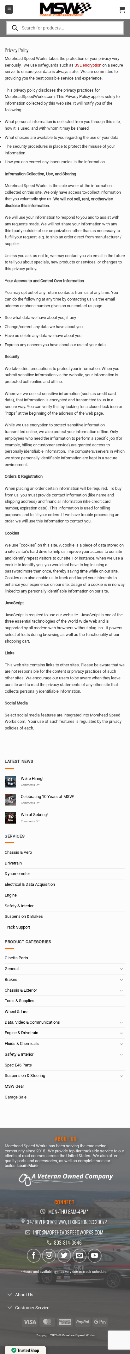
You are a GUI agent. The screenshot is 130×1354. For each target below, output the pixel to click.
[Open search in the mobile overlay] (65, 28)
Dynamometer (17, 873)
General (12, 968)
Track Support (17, 927)
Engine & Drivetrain (21, 1032)
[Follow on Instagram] (49, 1256)
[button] (9, 9)
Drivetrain (13, 863)
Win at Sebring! (34, 814)
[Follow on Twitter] (64, 1256)
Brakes (11, 979)
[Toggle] (121, 969)
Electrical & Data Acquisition (30, 884)
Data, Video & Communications (32, 1022)
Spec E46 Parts (18, 1065)
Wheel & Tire (16, 1011)
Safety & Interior (19, 906)
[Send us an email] (79, 1256)
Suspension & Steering (25, 1075)
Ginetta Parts (16, 958)
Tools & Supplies (19, 1000)
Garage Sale (16, 1097)
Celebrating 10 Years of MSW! (47, 796)
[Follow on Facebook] (34, 1256)
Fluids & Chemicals (22, 1043)
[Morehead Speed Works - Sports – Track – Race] (65, 9)
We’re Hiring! (32, 778)
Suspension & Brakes (24, 916)
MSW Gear (14, 1086)
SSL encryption (87, 65)
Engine (11, 895)
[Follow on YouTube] (95, 1256)
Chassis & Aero (18, 852)
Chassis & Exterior (21, 990)
